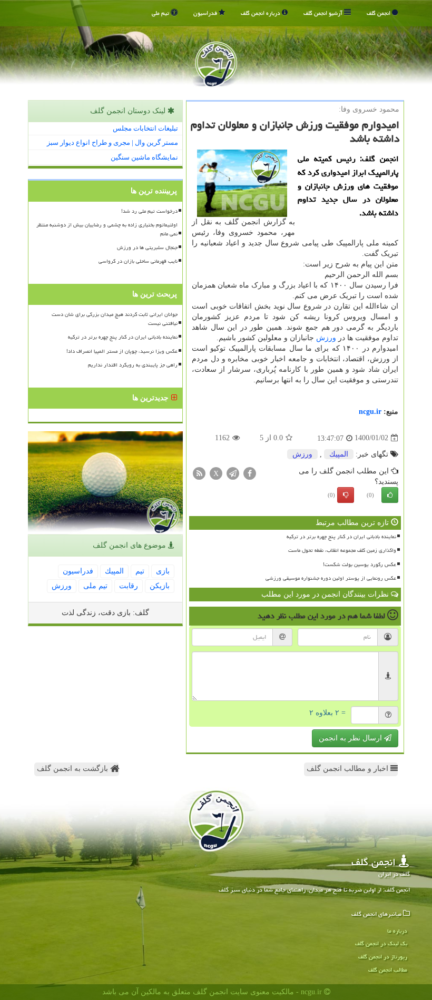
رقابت (128, 586)
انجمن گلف (379, 12)
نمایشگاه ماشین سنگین (144, 157)
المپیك (338, 454)
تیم (139, 571)
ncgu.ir (370, 411)
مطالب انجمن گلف (387, 969)
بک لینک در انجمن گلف (381, 943)
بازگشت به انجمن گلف (73, 769)
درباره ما (397, 930)
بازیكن (160, 586)
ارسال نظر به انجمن (351, 738)
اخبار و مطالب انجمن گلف (348, 769)
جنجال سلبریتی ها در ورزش (147, 247)
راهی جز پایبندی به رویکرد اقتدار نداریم (133, 365)
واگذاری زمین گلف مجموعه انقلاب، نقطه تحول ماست (342, 550)
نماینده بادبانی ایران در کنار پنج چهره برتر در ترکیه (341, 536)
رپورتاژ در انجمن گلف (382, 956)
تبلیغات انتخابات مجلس (145, 128)
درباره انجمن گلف (261, 12)
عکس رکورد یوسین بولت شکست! (359, 564)
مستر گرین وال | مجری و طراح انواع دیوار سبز (112, 142)
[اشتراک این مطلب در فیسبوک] (249, 473)
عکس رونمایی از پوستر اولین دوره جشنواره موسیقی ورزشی (331, 578)
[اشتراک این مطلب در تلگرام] (232, 473)
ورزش (326, 338)
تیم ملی (161, 12)
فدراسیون (206, 12)
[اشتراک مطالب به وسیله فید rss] (199, 473)
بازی (163, 571)
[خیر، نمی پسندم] (345, 495)
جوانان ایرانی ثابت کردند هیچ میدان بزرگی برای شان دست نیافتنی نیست (115, 319)
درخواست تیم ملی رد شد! (149, 211)
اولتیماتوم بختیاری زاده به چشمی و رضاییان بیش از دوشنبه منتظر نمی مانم (107, 229)
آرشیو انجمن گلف (323, 12)
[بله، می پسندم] (389, 495)
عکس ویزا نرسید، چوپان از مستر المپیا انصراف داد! (122, 351)
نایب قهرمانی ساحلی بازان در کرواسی (138, 261)
